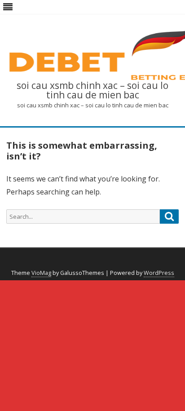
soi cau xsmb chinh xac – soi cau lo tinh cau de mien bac (92, 90)
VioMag (41, 273)
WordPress (159, 273)
